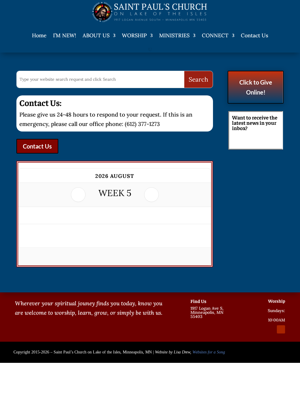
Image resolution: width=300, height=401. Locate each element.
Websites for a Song (208, 352)
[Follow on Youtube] (281, 329)
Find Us (198, 301)
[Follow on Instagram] (270, 329)
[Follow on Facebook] (260, 329)
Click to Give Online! (255, 87)
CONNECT (215, 35)
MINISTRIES (174, 35)
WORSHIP (134, 35)
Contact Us (254, 35)
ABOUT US (96, 35)
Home (39, 35)
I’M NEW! (64, 35)
